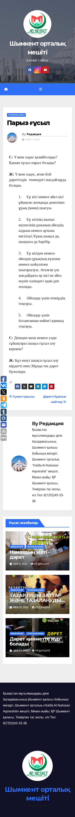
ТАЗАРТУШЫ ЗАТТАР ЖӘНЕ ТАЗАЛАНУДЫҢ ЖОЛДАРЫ (37, 600)
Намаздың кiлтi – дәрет (30, 554)
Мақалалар (17, 547)
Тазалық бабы (16, 115)
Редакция (34, 134)
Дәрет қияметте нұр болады (35, 641)
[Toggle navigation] (40, 89)
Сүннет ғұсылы (23, 396)
